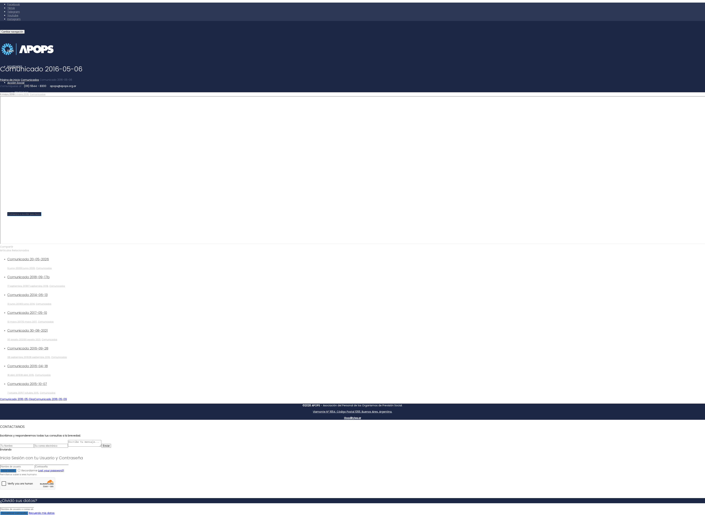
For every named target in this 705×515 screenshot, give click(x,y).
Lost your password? (51, 470)
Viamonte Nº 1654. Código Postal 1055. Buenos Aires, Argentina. (352, 412)
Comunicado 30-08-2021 (27, 330)
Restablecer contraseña (14, 513)
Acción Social (15, 83)
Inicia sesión (8, 470)
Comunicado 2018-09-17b (28, 277)
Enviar (106, 445)
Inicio (10, 50)
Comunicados (38, 94)
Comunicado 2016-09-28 (27, 348)
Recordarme (29, 470)
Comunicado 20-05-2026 (28, 259)
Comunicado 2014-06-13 (27, 295)
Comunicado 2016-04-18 (27, 366)
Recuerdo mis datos (42, 513)
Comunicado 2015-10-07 (27, 384)
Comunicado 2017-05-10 (27, 312)
